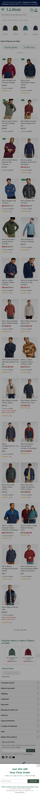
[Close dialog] (38, 765)
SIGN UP (33, 781)
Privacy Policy (19, 792)
